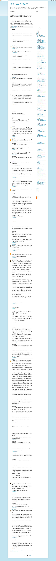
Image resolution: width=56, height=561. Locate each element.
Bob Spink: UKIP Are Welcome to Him (41, 170)
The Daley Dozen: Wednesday (40, 84)
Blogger (31, 555)
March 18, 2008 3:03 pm (14, 217)
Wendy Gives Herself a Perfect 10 (40, 60)
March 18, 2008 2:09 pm (14, 177)
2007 (37, 188)
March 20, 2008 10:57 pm (15, 537)
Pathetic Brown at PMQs (39, 90)
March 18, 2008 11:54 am (14, 48)
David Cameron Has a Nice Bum (40, 78)
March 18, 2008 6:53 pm (14, 357)
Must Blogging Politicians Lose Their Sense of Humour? (41, 116)
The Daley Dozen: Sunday (40, 46)
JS (37, 198)
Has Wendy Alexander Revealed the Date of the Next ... (41, 75)
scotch (12, 45)
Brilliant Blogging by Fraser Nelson (41, 47)
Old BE (12, 138)
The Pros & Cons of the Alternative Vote (41, 91)
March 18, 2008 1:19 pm (14, 136)
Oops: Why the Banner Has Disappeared (40, 39)
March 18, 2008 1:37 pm (14, 154)
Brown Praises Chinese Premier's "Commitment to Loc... (40, 131)
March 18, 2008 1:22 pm (14, 141)
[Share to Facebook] (21, 26)
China (12, 27)
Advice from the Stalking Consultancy (41, 156)
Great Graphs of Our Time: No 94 (40, 41)
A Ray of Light (38, 163)
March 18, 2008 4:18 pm (14, 257)
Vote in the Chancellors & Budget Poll (41, 182)
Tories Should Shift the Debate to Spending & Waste (40, 142)
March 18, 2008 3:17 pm (14, 229)
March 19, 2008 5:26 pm (14, 491)
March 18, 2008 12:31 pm (15, 75)
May (37, 32)
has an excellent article (17, 15)
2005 (37, 190)
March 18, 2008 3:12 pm (14, 221)
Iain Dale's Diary (19, 4)
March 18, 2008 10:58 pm (15, 404)
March (38, 34)
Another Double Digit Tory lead (40, 67)
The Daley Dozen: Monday (40, 35)
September (38, 28)
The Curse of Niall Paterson (40, 114)
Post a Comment (13, 548)
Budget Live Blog (39, 171)
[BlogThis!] (20, 26)
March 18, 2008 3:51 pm (14, 242)
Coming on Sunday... (39, 53)
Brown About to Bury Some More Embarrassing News (40, 149)
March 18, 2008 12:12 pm (15, 52)
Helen (12, 126)
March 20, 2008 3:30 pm (14, 521)
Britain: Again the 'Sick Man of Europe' (41, 48)
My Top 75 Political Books (40, 102)
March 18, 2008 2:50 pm (14, 186)
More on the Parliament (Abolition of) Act (41, 79)
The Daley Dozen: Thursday (40, 70)
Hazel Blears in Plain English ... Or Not (41, 124)
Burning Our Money (39, 158)
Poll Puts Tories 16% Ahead (40, 150)
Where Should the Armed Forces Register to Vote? (40, 87)
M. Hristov (13, 359)
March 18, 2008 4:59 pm (14, 303)
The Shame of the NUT (39, 97)
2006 (37, 189)
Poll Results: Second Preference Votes (41, 61)
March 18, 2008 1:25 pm (14, 149)
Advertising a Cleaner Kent (40, 119)
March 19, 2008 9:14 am (14, 439)
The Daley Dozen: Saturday (40, 54)
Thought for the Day (39, 168)
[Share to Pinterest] (22, 26)
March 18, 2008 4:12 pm (14, 250)
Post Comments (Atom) (15, 551)
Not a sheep (13, 77)
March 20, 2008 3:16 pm (14, 507)
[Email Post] (18, 26)
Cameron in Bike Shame (39, 109)
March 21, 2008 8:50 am (14, 547)
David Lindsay (13, 259)
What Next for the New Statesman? (41, 40)
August (38, 29)
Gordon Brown (14, 27)
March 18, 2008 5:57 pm (14, 308)
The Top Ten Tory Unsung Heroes (40, 55)
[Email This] (19, 26)
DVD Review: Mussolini (39, 64)
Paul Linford (13, 244)
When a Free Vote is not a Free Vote (41, 96)
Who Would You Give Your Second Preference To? (41, 81)
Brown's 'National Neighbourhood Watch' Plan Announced (41, 125)
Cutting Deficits (38, 162)
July (37, 30)
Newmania (13, 161)
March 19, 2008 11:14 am (14, 451)
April (37, 33)
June (37, 31)
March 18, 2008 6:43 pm (14, 342)
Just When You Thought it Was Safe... (41, 80)
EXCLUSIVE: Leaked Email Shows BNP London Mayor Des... (41, 72)
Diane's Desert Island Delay (40, 73)
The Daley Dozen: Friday (40, 59)
